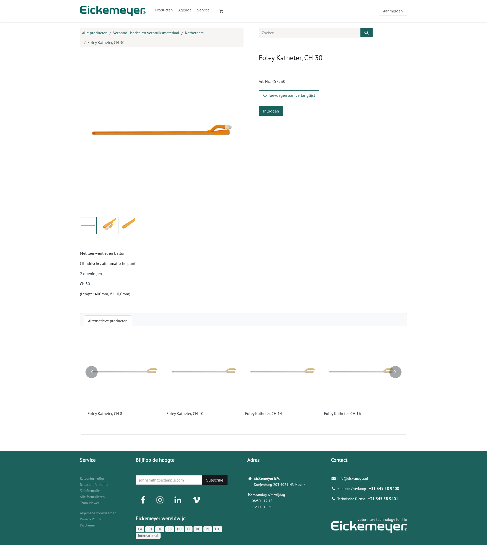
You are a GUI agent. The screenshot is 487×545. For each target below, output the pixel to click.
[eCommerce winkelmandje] (223, 11)
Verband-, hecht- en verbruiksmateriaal (146, 32)
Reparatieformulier (94, 484)
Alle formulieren (92, 496)
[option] (243, 380)
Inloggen (271, 111)
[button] (88, 133)
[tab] (108, 320)
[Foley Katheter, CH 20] (125, 371)
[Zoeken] (366, 33)
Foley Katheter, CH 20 (106, 413)
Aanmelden (393, 10)
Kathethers (194, 32)
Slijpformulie (90, 490)
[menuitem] (164, 10)
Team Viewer (89, 503)
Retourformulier (92, 478)
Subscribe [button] (214, 480)
